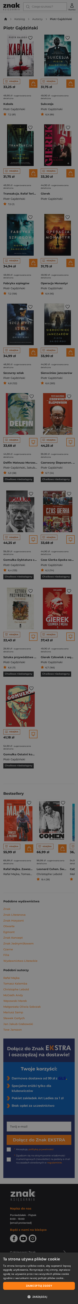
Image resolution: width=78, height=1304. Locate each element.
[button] (39, 1296)
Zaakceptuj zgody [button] (39, 1286)
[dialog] (39, 1278)
